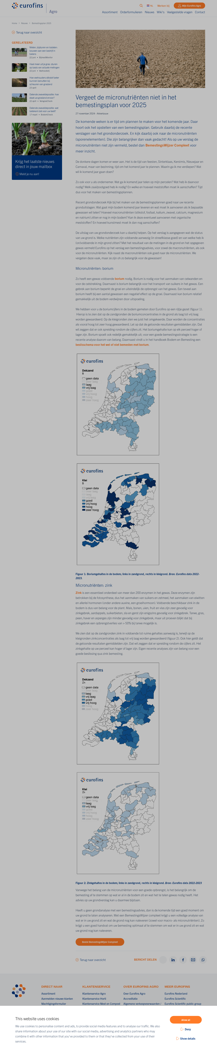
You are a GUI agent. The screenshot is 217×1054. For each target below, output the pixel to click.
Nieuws (149, 12)
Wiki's (160, 12)
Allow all (185, 1019)
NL (151, 5)
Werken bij (163, 5)
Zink (79, 593)
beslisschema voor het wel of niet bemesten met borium (112, 344)
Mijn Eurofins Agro (191, 5)
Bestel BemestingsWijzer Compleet (100, 941)
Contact (200, 12)
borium (120, 279)
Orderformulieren (131, 12)
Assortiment (110, 12)
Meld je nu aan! (29, 174)
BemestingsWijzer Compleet (167, 145)
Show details (187, 1038)
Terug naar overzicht (93, 960)
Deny (188, 1029)
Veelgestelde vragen (179, 12)
